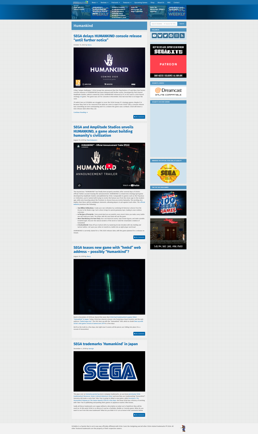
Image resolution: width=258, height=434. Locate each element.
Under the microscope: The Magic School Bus (137, 9)
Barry (90, 45)
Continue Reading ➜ (81, 112)
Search (182, 24)
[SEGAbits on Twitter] (165, 35)
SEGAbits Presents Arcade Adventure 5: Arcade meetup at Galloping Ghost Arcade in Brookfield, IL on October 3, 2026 (119, 12)
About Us (161, 3)
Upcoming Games (140, 3)
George (91, 348)
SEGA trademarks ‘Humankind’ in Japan (106, 344)
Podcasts (114, 3)
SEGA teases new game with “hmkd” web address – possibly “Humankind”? (107, 249)
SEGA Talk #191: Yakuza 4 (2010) (79, 8)
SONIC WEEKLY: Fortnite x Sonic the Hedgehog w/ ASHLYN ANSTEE (100, 10)
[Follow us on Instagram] (176, 35)
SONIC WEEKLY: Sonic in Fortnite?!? (176, 8)
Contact (176, 3)
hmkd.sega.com (85, 321)
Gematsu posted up (93, 394)
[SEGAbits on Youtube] (154, 35)
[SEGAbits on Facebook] (171, 35)
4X (81, 97)
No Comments (140, 117)
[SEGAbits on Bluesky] (159, 35)
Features (126, 3)
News (94, 3)
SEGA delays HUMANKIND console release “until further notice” (108, 38)
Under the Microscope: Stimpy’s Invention (157, 9)
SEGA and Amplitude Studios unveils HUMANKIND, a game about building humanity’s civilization (103, 131)
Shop (152, 3)
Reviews (104, 3)
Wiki (168, 3)
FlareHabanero (92, 140)
